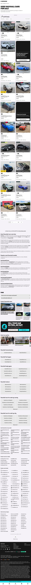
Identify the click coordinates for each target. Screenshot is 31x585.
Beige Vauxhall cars (8, 384)
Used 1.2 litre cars (3, 518)
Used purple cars (23, 518)
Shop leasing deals (23, 119)
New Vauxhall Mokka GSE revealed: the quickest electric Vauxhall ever (26, 318)
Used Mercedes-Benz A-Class (5, 463)
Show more (15, 377)
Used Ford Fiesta (13, 460)
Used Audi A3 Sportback (25, 463)
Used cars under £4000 (4, 531)
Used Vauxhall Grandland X (6, 277)
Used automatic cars (4, 528)
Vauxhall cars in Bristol (22, 418)
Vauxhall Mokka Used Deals (25, 445)
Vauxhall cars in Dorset (23, 400)
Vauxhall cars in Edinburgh (23, 422)
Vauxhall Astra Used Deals (5, 447)
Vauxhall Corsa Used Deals (15, 437)
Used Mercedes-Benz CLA (25, 460)
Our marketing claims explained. (5, 564)
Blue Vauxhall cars (8, 386)
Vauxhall (4, 3)
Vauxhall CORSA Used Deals (5, 451)
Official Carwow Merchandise (17, 548)
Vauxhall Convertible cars (8, 371)
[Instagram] (5, 549)
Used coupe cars (13, 517)
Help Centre (3, 543)
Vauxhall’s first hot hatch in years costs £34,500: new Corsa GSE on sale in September (7, 313)
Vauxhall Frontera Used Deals (15, 446)
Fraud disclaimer (15, 556)
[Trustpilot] (21, 551)
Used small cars (23, 523)
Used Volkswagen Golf (14, 463)
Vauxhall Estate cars (8, 375)
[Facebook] (1, 549)
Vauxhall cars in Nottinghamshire (23, 404)
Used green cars (13, 523)
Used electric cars (13, 520)
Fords (29, 245)
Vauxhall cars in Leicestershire (23, 402)
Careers (25, 543)
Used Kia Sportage (3, 460)
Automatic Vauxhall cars (8, 352)
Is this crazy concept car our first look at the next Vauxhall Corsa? (19, 318)
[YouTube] (7, 549)
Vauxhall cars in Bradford (8, 418)
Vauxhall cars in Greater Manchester (8, 402)
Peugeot (19, 236)
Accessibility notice (10, 557)
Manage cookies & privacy (9, 556)
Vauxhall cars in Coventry (23, 420)
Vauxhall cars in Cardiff (8, 420)
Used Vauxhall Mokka (5, 266)
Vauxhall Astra (5, 272)
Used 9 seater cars (3, 526)
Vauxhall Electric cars (23, 359)
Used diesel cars (13, 518)
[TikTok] (9, 549)
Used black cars (3, 529)
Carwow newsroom (15, 547)
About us (14, 543)
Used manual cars (13, 529)
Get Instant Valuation (23, 60)
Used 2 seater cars (3, 520)
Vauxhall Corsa (11, 261)
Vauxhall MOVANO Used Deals (25, 437)
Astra (26, 236)
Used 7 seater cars (3, 523)
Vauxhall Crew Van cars (8, 373)
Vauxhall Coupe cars (23, 371)
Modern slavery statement (4, 557)
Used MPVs (12, 531)
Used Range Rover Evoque (5, 458)
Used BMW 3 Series (14, 458)
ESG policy (18, 556)
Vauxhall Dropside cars (23, 373)
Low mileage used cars (4, 515)
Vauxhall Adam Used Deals (5, 432)
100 (18, 222)
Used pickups (23, 515)
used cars (10, 241)
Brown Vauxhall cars (23, 386)
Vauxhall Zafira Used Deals (25, 453)
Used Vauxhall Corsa (5, 260)
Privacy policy (22, 556)
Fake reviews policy (27, 556)
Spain (9, 559)
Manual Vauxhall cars (23, 352)
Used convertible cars (14, 515)
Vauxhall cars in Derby (8, 422)
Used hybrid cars (13, 526)
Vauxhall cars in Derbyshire (8, 400)
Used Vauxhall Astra (5, 271)
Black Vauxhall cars (23, 384)
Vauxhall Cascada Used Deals (5, 453)
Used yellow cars (23, 528)
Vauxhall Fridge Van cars (23, 375)
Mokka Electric (11, 286)
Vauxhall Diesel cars (8, 359)
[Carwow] (4, 1)
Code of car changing (15, 557)
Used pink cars (23, 517)
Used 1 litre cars (3, 517)
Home (1, 3)
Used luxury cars (13, 528)
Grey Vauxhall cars (8, 391)
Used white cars (23, 526)
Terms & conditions (3, 556)
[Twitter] (3, 549)
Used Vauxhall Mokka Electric (6, 283)
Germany (5, 559)
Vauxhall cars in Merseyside (8, 404)
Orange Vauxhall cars (23, 391)
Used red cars (23, 520)
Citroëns (6, 246)
